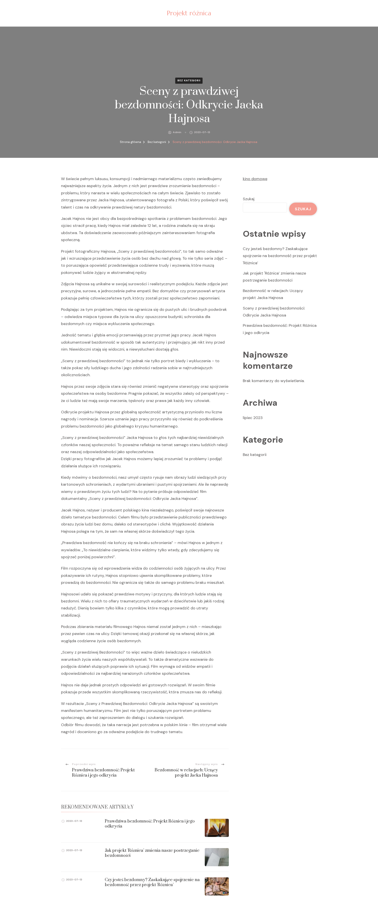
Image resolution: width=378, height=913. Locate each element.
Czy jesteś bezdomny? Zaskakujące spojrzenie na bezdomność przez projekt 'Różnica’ (152, 882)
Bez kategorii (188, 80)
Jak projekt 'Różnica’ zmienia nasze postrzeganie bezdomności (152, 853)
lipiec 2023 (253, 417)
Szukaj (248, 199)
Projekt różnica (189, 13)
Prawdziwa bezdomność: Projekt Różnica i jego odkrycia (150, 824)
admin (177, 132)
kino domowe (255, 178)
